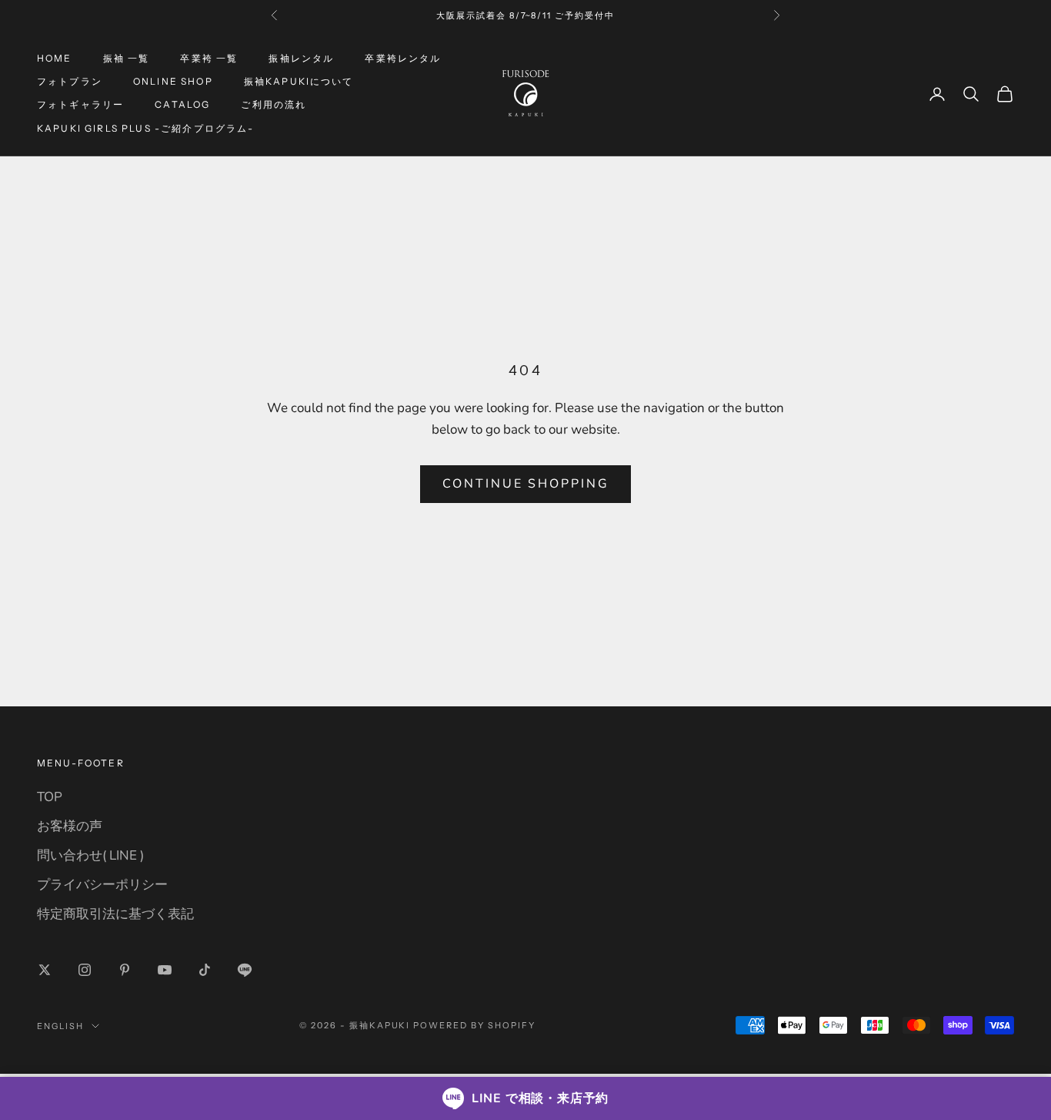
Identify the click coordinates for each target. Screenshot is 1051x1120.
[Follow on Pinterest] (124, 969)
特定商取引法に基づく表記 (115, 914)
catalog (182, 105)
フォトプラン (69, 81)
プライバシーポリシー (102, 885)
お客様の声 (69, 826)
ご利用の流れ (273, 105)
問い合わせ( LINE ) (90, 855)
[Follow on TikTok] (204, 969)
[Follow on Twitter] (44, 969)
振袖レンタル (301, 58)
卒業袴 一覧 (209, 58)
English (60, 1026)
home (54, 58)
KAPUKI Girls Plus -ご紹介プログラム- (145, 128)
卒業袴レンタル (403, 58)
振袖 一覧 (126, 58)
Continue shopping (525, 483)
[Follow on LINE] (244, 969)
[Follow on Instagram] (84, 969)
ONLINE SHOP (173, 81)
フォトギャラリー (80, 105)
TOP (49, 797)
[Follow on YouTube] (164, 969)
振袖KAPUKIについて (299, 81)
